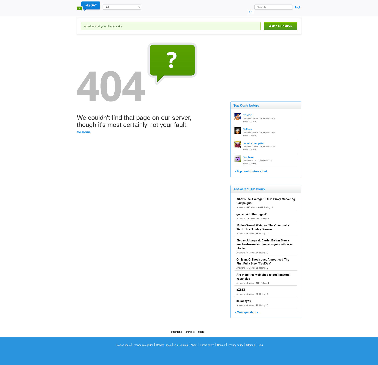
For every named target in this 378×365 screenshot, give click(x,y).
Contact (221, 344)
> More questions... (247, 312)
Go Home (84, 132)
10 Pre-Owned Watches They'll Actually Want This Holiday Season (262, 227)
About (194, 344)
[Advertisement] (259, 67)
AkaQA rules (181, 344)
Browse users (123, 344)
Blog (260, 344)
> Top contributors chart (250, 171)
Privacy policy (235, 344)
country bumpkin (253, 143)
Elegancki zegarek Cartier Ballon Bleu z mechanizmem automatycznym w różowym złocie (264, 244)
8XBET (240, 289)
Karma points (207, 344)
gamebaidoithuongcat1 (252, 214)
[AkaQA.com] (88, 6)
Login (298, 7)
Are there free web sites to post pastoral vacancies (263, 276)
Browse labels (163, 344)
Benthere (248, 157)
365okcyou (243, 301)
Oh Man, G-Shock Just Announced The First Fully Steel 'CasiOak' (262, 261)
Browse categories (143, 344)
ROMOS (247, 115)
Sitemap (250, 344)
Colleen (247, 129)
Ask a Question (280, 26)
